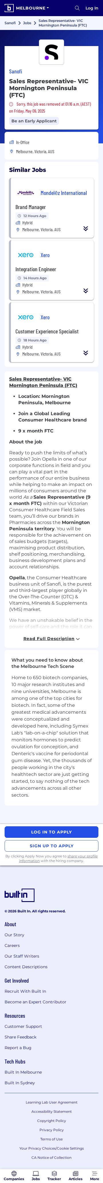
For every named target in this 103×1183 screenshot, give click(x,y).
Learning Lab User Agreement (52, 1102)
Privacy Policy (51, 1130)
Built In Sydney (20, 1082)
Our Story (14, 934)
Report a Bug (18, 1047)
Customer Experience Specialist (47, 331)
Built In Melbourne (23, 1072)
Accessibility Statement (51, 1111)
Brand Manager (30, 206)
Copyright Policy (51, 1121)
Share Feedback (20, 1037)
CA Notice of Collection (51, 1157)
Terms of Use (51, 1139)
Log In (92, 8)
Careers (12, 945)
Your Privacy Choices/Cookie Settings (51, 1148)
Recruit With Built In (25, 991)
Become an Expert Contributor (35, 1001)
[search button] (77, 8)
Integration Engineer (35, 268)
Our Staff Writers (22, 956)
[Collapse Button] (86, 228)
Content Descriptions (26, 966)
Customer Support (23, 1026)
